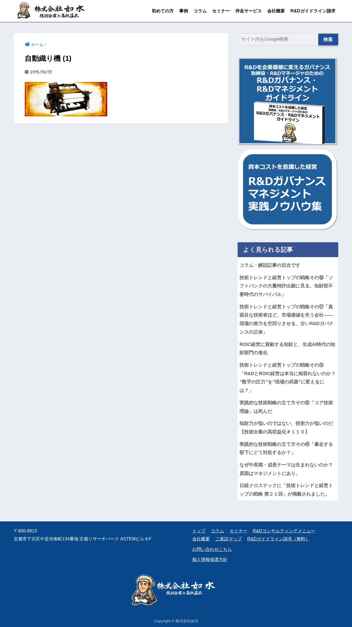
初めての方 (163, 11)
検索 (328, 39)
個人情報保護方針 (209, 559)
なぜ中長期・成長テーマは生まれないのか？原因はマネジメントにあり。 (286, 469)
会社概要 (276, 11)
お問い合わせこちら (212, 549)
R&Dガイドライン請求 (313, 11)
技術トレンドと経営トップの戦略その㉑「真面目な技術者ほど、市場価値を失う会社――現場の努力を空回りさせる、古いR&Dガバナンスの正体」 (287, 319)
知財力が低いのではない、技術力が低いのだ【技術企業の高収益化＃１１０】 (286, 428)
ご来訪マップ (228, 539)
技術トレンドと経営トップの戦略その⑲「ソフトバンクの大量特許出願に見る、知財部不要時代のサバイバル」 (286, 286)
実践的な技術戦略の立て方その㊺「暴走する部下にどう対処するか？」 (286, 448)
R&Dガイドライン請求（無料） (278, 539)
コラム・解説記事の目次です (270, 265)
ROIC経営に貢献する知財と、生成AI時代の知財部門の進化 (287, 349)
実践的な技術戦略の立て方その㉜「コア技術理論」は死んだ (286, 407)
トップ (198, 531)
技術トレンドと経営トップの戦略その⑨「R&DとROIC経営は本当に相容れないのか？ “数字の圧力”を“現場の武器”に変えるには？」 (289, 377)
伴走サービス (248, 11)
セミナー (221, 11)
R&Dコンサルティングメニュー (284, 531)
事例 (183, 11)
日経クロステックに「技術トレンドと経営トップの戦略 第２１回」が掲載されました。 (286, 490)
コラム (200, 11)
